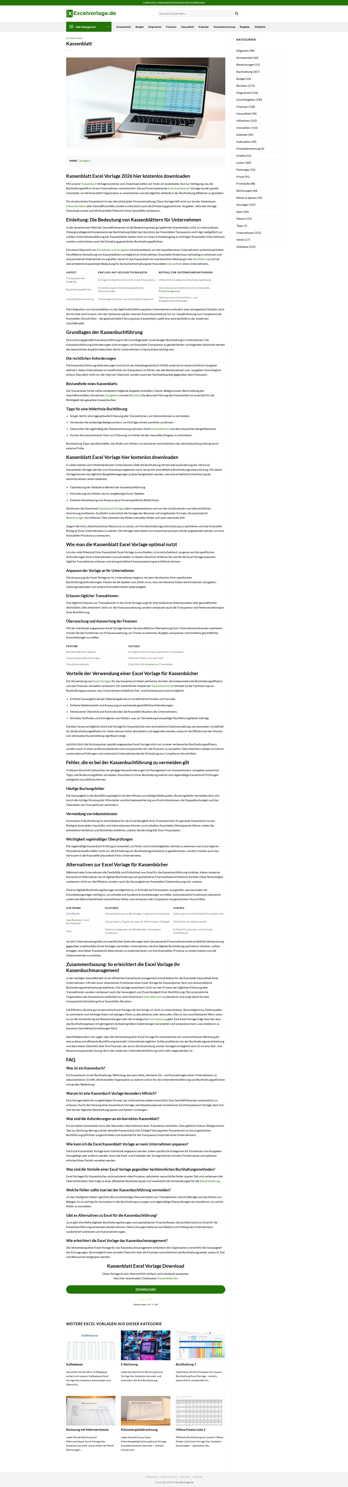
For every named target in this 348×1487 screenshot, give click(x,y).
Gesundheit (187, 26)
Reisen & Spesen (246, 197)
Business (77, 919)
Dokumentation (76, 206)
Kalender (204, 26)
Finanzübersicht (152, 996)
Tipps (239, 225)
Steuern (241, 218)
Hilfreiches (243, 120)
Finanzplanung (157, 1019)
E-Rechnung (129, 1364)
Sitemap (198, 1477)
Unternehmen (245, 232)
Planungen (243, 169)
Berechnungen (75, 517)
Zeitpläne (260, 26)
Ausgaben (112, 395)
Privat (240, 176)
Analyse (149, 664)
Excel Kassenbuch (179, 188)
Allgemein (242, 50)
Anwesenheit (123, 26)
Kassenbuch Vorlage (111, 508)
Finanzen (171, 26)
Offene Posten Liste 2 (191, 1429)
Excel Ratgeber (245, 99)
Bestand (134, 395)
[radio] (141, 1299)
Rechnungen (244, 190)
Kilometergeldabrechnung (139, 1429)
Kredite (241, 155)
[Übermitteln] (236, 14)
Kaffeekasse (74, 1364)
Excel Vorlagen (102, 681)
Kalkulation (243, 141)
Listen (240, 162)
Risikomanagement (169, 291)
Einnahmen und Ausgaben (113, 249)
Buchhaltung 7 (186, 1364)
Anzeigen (84, 160)
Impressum (152, 1477)
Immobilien (243, 127)
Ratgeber (245, 26)
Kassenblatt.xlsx (168, 1278)
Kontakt (185, 1477)
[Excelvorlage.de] (91, 13)
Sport (239, 211)
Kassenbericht (160, 428)
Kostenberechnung (224, 26)
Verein (240, 239)
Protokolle (243, 183)
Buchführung (201, 259)
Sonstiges (242, 204)
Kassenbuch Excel (163, 685)
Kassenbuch (89, 183)
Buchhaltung (74, 38)
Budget (140, 26)
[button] (88, 27)
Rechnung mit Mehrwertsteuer (87, 1429)
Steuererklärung (210, 1181)
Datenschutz (169, 1477)
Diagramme (154, 26)
